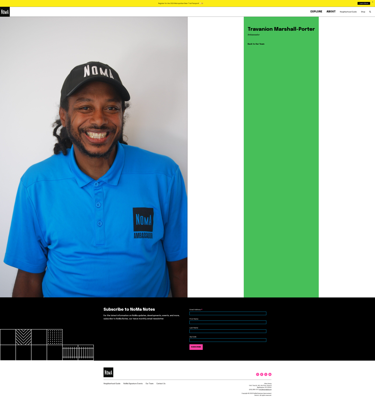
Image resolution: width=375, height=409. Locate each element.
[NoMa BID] (5, 12)
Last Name (193, 328)
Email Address (195, 309)
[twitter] (265, 374)
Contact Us (160, 384)
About (331, 11)
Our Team (150, 384)
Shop (363, 12)
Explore (316, 11)
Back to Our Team (256, 44)
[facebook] (261, 374)
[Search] (370, 12)
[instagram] (257, 374)
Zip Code (192, 337)
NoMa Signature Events (133, 384)
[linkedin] (269, 374)
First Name (193, 319)
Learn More (363, 3)
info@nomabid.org (265, 389)
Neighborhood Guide (348, 12)
